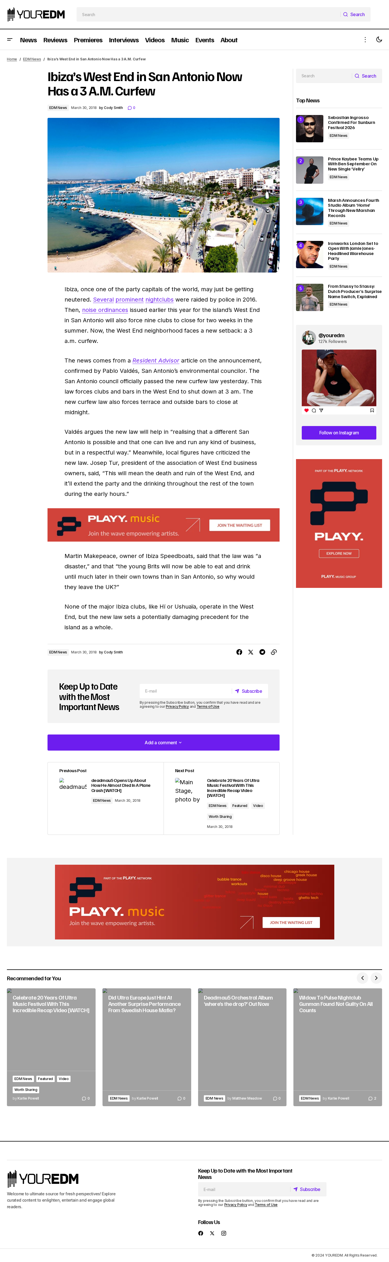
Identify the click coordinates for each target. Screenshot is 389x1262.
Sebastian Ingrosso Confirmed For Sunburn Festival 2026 (351, 122)
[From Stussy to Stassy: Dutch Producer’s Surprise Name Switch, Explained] (309, 297)
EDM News (32, 59)
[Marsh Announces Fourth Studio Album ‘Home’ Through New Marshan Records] (309, 211)
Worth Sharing (220, 816)
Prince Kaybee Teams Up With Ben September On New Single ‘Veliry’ (353, 164)
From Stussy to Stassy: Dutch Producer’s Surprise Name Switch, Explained (355, 291)
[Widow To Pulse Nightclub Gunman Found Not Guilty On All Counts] (337, 1047)
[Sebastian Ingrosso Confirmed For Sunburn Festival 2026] (309, 128)
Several (103, 299)
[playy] (164, 525)
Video (258, 805)
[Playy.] (194, 902)
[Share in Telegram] (262, 652)
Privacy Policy (177, 706)
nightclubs (159, 299)
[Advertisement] (339, 523)
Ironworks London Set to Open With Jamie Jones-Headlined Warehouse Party (353, 251)
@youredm (331, 335)
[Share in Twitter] (251, 652)
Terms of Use (208, 706)
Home (12, 59)
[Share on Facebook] (239, 652)
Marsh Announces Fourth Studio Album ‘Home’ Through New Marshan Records (353, 208)
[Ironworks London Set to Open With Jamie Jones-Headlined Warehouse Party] (309, 254)
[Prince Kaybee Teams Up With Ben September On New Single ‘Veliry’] (309, 170)
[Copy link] (274, 652)
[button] (10, 39)
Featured (239, 805)
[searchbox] (208, 14)
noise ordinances (105, 309)
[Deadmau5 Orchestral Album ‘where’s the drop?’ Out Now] (242, 1047)
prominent (129, 299)
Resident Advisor (155, 360)
